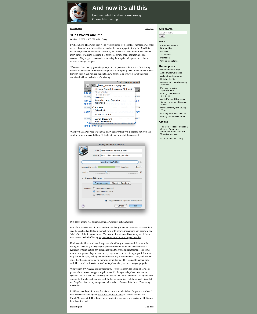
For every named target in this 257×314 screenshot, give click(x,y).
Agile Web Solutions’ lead (129, 278)
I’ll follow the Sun (168, 79)
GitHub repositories (169, 61)
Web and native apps (170, 69)
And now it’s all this (119, 7)
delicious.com (98, 221)
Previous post (76, 28)
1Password (90, 44)
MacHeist (145, 48)
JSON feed (165, 54)
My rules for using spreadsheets (168, 89)
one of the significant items (110, 294)
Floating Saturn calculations (173, 113)
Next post (149, 28)
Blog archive (166, 48)
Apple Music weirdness (171, 73)
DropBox (78, 282)
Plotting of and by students (172, 116)
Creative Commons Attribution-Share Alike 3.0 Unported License (172, 131)
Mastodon (165, 58)
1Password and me (86, 35)
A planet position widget (171, 76)
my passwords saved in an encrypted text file (120, 237)
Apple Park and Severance (172, 99)
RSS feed (164, 51)
